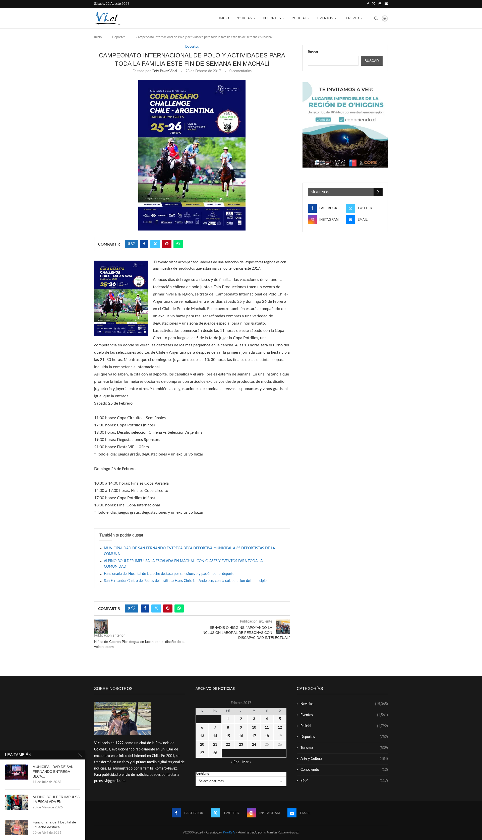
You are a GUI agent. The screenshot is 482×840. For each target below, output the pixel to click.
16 (241, 736)
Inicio (224, 18)
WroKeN (229, 832)
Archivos (202, 774)
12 (280, 727)
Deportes (272, 18)
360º (344, 781)
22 (228, 744)
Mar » (246, 762)
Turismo (351, 18)
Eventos (325, 18)
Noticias (244, 18)
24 (254, 744)
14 (215, 736)
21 (215, 744)
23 (241, 744)
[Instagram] (380, 4)
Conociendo (344, 770)
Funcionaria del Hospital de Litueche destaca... (54, 824)
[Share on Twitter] (155, 244)
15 (228, 736)
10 (254, 727)
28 (215, 753)
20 (202, 744)
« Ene (235, 762)
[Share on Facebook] (144, 244)
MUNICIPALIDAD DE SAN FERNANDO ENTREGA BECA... (53, 771)
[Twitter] (373, 4)
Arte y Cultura (344, 758)
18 (267, 736)
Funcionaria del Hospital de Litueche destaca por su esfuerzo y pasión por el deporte (169, 574)
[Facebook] (368, 4)
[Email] (386, 4)
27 (202, 753)
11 (267, 727)
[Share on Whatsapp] (178, 244)
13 (202, 736)
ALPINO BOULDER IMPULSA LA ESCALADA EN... (56, 799)
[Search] (376, 18)
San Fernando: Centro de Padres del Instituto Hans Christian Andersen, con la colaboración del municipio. (185, 581)
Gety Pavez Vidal (164, 71)
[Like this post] (133, 244)
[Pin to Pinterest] (166, 244)
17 (254, 736)
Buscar (313, 52)
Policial (299, 18)
